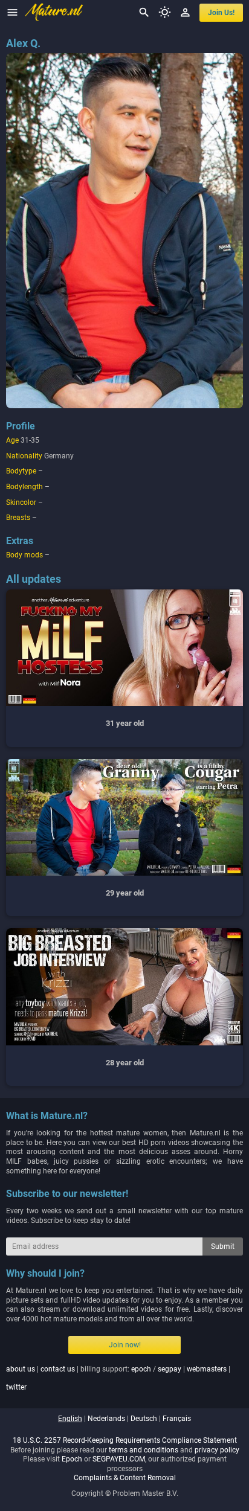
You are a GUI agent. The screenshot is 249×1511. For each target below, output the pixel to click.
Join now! (125, 1345)
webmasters (207, 1369)
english (70, 1418)
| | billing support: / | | (118, 1378)
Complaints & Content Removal (125, 1478)
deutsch (144, 1418)
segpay (169, 1369)
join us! (221, 12)
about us (20, 1369)
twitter (16, 1387)
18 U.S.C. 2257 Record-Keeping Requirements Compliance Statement (125, 1440)
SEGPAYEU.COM (118, 1459)
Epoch (72, 1459)
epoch (141, 1369)
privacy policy (217, 1450)
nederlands (106, 1418)
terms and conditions (143, 1450)
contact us (57, 1369)
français (177, 1418)
